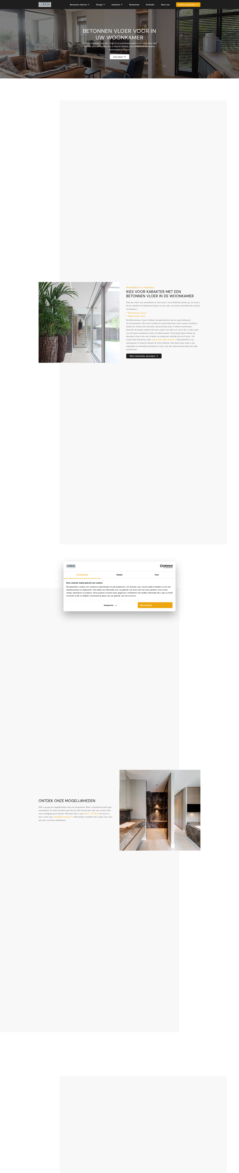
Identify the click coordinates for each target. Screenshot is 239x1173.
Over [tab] (157, 575)
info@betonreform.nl (63, 817)
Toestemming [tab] (82, 575)
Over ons (165, 4)
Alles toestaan (146, 605)
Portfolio (150, 4)
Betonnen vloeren (78, 4)
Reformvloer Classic (137, 313)
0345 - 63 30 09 (91, 813)
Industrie (116, 4)
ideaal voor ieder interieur (164, 339)
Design (99, 4)
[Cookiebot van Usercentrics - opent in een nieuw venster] (162, 566)
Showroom (134, 4)
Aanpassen (108, 605)
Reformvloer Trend (136, 316)
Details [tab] (120, 575)
